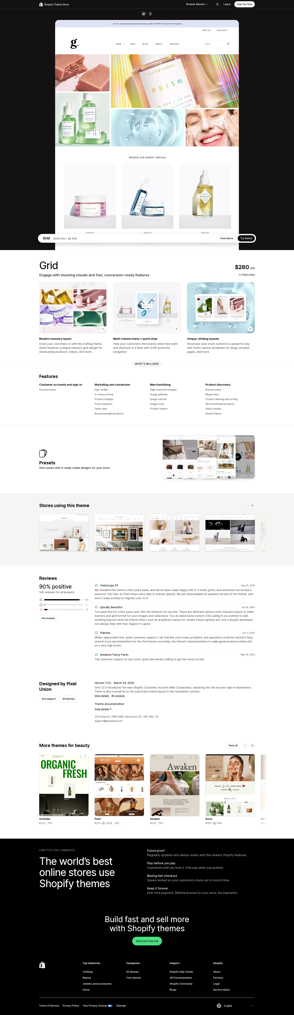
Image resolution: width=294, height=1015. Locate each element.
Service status (221, 989)
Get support (49, 698)
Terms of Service (49, 1005)
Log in (227, 4)
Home (86, 989)
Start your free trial (147, 941)
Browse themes (195, 4)
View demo (226, 238)
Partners (218, 977)
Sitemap (121, 1005)
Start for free (244, 4)
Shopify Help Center (181, 971)
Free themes (133, 977)
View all (232, 745)
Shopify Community (181, 983)
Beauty (87, 977)
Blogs (173, 989)
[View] (64, 533)
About (216, 971)
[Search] (217, 4)
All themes (68, 698)
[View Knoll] (199, 456)
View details (102, 695)
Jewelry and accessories (97, 983)
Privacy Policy (71, 1005)
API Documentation (181, 977)
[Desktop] (143, 13)
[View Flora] (218, 456)
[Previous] (245, 505)
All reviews (48, 618)
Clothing (87, 971)
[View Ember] (180, 456)
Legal (216, 983)
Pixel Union (248, 274)
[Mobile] (150, 13)
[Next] (252, 505)
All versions (118, 695)
